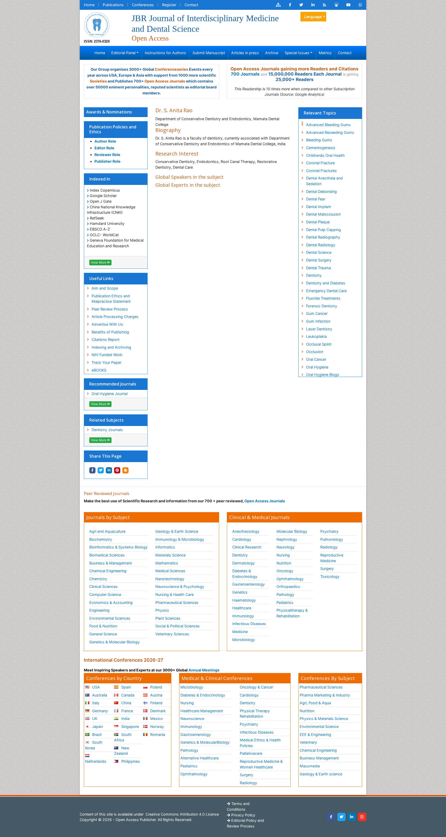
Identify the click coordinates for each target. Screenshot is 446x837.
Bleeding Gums (319, 140)
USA (95, 687)
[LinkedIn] (352, 817)
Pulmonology (331, 539)
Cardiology (241, 539)
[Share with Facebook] (92, 470)
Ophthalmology (290, 579)
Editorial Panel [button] (123, 53)
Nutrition (283, 563)
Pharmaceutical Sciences (176, 602)
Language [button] (313, 16)
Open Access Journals (165, 81)
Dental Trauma (318, 268)
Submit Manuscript (209, 53)
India (125, 718)
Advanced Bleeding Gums (328, 124)
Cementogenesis (320, 147)
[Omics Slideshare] (336, 5)
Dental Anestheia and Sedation (324, 181)
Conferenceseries (171, 69)
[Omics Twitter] (301, 5)
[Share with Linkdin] (109, 470)
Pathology (285, 594)
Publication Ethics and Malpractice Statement (111, 299)
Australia (99, 695)
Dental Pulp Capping (323, 229)
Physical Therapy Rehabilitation (255, 714)
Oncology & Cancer (256, 687)
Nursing (283, 555)
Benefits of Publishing (110, 332)
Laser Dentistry (319, 329)
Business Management (319, 758)
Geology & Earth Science (176, 531)
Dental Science (318, 252)
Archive (271, 53)
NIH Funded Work (107, 354)
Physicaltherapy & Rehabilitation (292, 613)
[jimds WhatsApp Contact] (360, 5)
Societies (98, 81)
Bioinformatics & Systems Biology (118, 547)
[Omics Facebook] (290, 5)
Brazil (96, 734)
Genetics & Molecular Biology (114, 642)
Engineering (99, 610)
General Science (103, 634)
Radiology (329, 547)
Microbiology (243, 639)
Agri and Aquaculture (107, 531)
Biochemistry (100, 539)
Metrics (325, 53)
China (125, 703)
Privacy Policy (242, 815)
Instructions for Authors (165, 53)
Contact (191, 5)
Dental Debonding (321, 191)
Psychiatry (329, 531)
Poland (155, 687)
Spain (125, 687)
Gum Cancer (317, 313)
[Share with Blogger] (125, 470)
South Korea (93, 745)
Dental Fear (315, 199)
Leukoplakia (316, 336)
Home (89, 5)
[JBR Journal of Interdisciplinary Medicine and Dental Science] (97, 24)
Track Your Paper (106, 362)
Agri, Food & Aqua (315, 703)
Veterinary (308, 742)
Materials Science (170, 555)
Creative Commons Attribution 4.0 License (182, 814)
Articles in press (245, 53)
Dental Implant (318, 206)
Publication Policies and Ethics (112, 129)
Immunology (243, 616)
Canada (127, 695)
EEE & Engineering (315, 734)
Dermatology (243, 563)
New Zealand (121, 751)
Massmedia (310, 766)
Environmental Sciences (109, 618)
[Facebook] (331, 817)
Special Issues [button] (297, 53)
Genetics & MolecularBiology (205, 742)
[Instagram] (362, 817)
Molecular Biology (291, 531)
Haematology (244, 600)
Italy (95, 703)
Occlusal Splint (318, 344)
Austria (155, 695)
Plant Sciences (167, 618)
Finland (155, 703)
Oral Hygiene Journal (110, 393)
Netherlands (95, 761)
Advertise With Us (107, 324)
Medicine (240, 631)
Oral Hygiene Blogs (322, 374)
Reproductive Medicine (331, 558)
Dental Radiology (320, 245)
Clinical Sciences (103, 586)
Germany (99, 711)
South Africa (122, 737)
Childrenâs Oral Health (325, 155)
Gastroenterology (195, 734)
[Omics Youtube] (348, 5)
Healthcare (241, 608)
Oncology (284, 571)
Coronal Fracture (320, 163)
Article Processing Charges (115, 316)
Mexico (156, 718)
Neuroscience (192, 718)
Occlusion (314, 351)
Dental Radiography (323, 237)
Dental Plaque (318, 222)
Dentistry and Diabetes (325, 283)
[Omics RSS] (324, 5)
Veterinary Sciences (172, 634)
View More (99, 262)
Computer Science (105, 594)
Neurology (285, 547)
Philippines (130, 761)
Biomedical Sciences (107, 555)
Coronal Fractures (321, 170)
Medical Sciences (170, 571)
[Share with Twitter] (101, 470)
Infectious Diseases (249, 623)
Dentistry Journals (107, 430)
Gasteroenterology (248, 584)
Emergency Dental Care (326, 291)
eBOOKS (99, 370)
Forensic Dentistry (321, 306)
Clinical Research (246, 547)
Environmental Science (319, 726)
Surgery (327, 568)
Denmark (157, 711)
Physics (162, 610)
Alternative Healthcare (199, 758)
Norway (156, 726)
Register (169, 5)
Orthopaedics (288, 586)
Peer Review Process (110, 309)
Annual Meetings (203, 670)
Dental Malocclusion (323, 214)
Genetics (240, 592)
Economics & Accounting (111, 602)
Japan (97, 726)
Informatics (165, 547)
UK (94, 718)
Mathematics (166, 563)
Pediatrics (284, 602)
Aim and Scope (105, 288)
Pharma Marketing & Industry (325, 695)
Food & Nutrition (103, 626)
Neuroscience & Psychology (179, 586)
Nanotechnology (169, 579)
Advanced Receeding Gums (330, 132)
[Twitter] (341, 817)
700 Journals (245, 74)
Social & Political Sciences (177, 626)
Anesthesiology (245, 531)
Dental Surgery (318, 260)
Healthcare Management (201, 711)
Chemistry (98, 579)
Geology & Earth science (321, 774)
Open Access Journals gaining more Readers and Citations (294, 68)
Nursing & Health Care (174, 594)
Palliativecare (251, 753)
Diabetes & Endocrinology (244, 574)
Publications (113, 5)
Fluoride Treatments (323, 298)
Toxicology (329, 576)
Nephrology (286, 539)
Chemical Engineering (107, 571)
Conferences (143, 5)
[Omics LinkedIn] (313, 5)
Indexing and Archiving (111, 347)
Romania (157, 734)
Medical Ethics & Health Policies (260, 743)
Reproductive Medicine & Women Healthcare (261, 764)
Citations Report (106, 339)
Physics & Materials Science (324, 718)
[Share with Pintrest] (117, 470)
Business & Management (110, 563)
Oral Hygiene (317, 367)
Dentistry (314, 275)
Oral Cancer (316, 359)
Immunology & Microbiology (179, 539)
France (126, 711)
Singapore (129, 726)
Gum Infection (318, 321)
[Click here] (278, 5)
